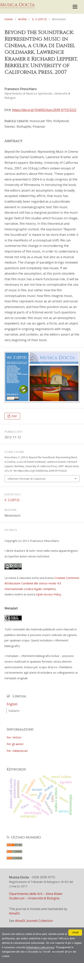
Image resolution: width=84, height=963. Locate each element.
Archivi (22, 19)
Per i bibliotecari (17, 751)
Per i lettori (14, 737)
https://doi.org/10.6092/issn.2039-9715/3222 (44, 110)
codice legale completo (40, 589)
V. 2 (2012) (39, 19)
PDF (14, 416)
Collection (34, 921)
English (12, 704)
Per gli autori (15, 744)
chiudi (75, 932)
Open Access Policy (48, 594)
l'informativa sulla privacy (40, 947)
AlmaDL (14, 913)
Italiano (14, 711)
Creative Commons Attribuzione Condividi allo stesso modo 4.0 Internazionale (41, 583)
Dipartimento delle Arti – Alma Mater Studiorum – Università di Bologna (36, 896)
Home (8, 19)
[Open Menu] (75, 6)
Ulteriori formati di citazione (27, 479)
